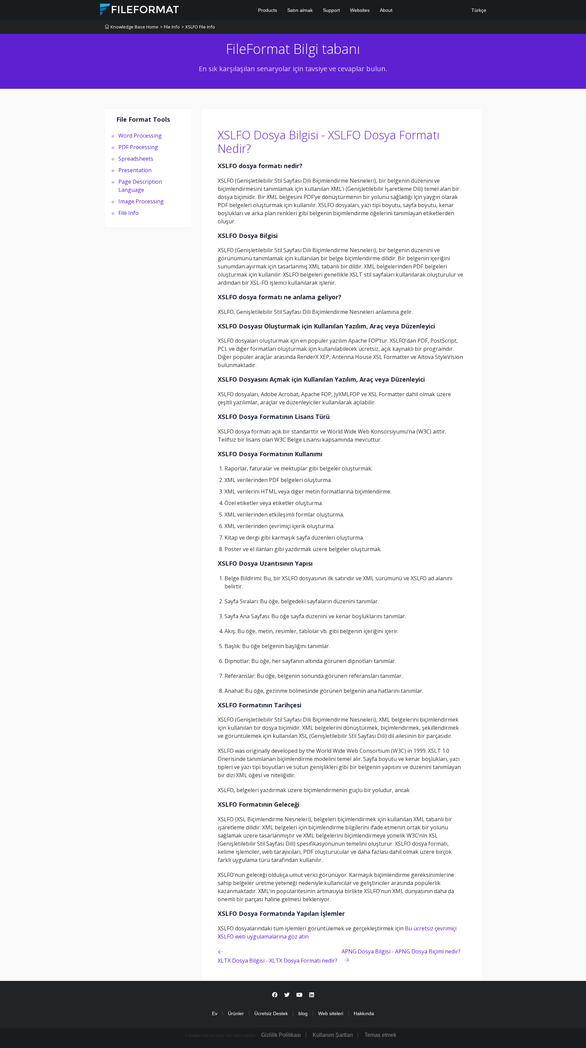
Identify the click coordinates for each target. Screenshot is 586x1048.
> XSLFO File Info (198, 27)
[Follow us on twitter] (287, 995)
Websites (360, 10)
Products (267, 10)
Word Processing (140, 135)
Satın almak (300, 10)
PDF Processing (138, 146)
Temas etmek (380, 1035)
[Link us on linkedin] (311, 995)
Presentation (135, 170)
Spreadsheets (135, 158)
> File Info (170, 27)
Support (331, 10)
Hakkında (364, 1013)
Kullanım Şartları (333, 1035)
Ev (214, 1013)
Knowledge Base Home (134, 27)
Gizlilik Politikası (281, 1035)
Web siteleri (330, 1013)
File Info (128, 212)
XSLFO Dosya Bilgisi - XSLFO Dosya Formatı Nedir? (329, 142)
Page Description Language (140, 185)
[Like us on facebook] (275, 995)
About (386, 10)
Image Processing (141, 201)
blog (303, 1013)
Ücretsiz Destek (271, 1013)
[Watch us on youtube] (299, 995)
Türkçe (478, 10)
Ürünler (236, 1013)
